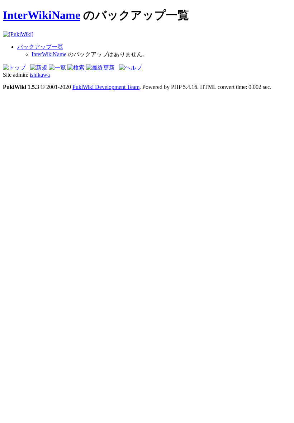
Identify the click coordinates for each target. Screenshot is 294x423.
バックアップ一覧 (40, 47)
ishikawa (40, 75)
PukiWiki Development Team (105, 87)
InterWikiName (41, 15)
